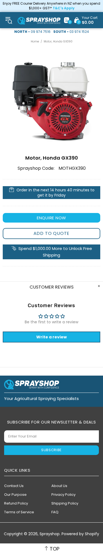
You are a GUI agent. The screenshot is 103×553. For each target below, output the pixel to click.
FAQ (55, 512)
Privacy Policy (63, 494)
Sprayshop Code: (36, 168)
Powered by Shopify (80, 534)
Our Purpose (15, 494)
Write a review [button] (51, 337)
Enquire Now (51, 218)
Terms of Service (19, 512)
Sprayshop (39, 20)
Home (35, 41)
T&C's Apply (63, 8)
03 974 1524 (79, 32)
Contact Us (14, 485)
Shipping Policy (64, 503)
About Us (59, 485)
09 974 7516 (41, 32)
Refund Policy (16, 503)
